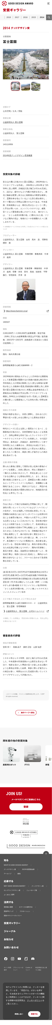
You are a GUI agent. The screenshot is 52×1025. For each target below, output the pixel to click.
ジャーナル (10, 931)
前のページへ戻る (27, 713)
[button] (15, 86)
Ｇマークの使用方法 (26, 907)
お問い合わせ (11, 947)
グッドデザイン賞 (10, 869)
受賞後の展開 (8, 907)
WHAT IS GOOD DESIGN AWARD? (16, 865)
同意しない (19, 1014)
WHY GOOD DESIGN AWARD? (14, 886)
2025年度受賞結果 (28, 869)
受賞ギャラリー (12, 923)
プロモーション (25, 911)
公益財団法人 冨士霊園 (13, 122)
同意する (34, 1014)
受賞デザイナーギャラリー (13, 915)
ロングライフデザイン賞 (12, 890)
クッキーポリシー (34, 1000)
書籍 (19, 873)
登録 (26, 806)
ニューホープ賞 (32, 890)
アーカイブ (7, 873)
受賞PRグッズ (9, 911)
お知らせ (9, 939)
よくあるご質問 (9, 894)
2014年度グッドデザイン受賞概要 (17, 155)
